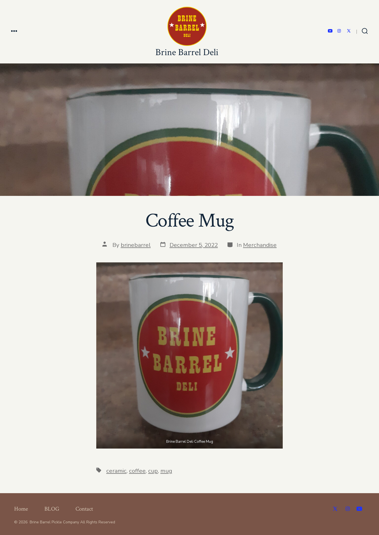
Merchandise (260, 245)
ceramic (116, 471)
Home (21, 509)
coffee (137, 471)
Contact (84, 509)
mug (166, 471)
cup (153, 471)
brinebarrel (136, 245)
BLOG (51, 509)
